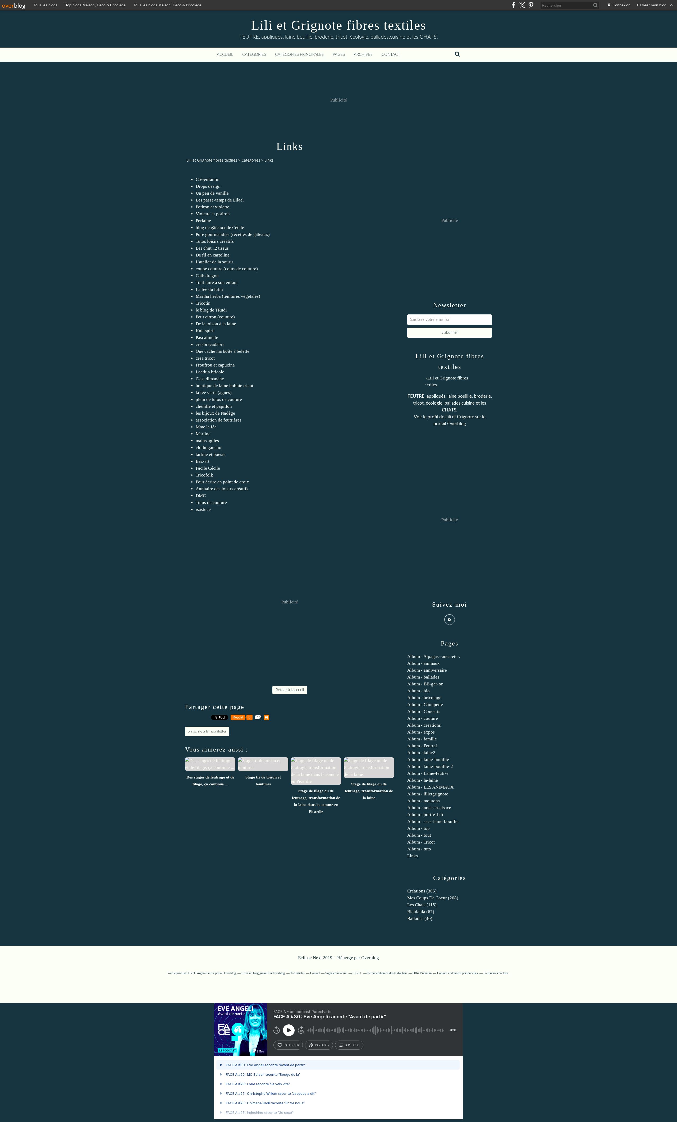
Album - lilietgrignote (427, 793)
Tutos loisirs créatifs (215, 241)
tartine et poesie (211, 454)
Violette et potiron (213, 213)
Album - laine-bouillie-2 (430, 766)
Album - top (418, 828)
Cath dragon (207, 275)
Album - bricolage (424, 697)
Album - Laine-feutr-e (428, 773)
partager (322, 1045)
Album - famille (422, 738)
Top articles (297, 973)
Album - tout (419, 835)
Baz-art (202, 461)
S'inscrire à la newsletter (207, 731)
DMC (201, 495)
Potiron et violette (212, 206)
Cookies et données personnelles (457, 973)
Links (412, 855)
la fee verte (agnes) (214, 392)
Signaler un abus (336, 973)
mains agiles (207, 440)
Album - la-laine (422, 780)
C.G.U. (357, 973)
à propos (352, 1045)
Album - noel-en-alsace (429, 807)
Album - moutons (423, 800)
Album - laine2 (421, 752)
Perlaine (203, 220)
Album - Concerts (423, 711)
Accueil (225, 55)
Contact (391, 55)
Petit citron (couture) (215, 316)
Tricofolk (204, 475)
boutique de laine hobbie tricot (224, 385)
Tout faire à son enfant (217, 282)
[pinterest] (531, 5)
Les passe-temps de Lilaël (220, 200)
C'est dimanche (210, 378)
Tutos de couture (211, 502)
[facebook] (513, 5)
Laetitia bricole (210, 371)
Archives (363, 55)
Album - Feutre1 (422, 745)
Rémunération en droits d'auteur (387, 973)
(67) (420, 911)
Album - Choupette (425, 704)
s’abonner (291, 1045)
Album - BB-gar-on (425, 683)
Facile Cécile (208, 468)
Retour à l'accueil (290, 690)
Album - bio (418, 690)
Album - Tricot (421, 842)
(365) (422, 891)
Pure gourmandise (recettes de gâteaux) (233, 234)
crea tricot (205, 358)
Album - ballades (423, 677)
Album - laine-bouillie (428, 759)
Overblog (370, 957)
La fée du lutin (209, 289)
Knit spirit (205, 330)
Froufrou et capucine (215, 365)
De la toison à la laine (216, 323)
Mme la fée (206, 426)
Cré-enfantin (207, 179)
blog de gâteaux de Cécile (220, 227)
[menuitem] (225, 55)
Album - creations (424, 725)
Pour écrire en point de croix (222, 481)
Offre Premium (422, 973)
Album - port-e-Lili (425, 814)
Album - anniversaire (427, 670)
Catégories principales (299, 55)
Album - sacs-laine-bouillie (433, 821)
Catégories (254, 55)
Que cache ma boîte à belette (222, 351)
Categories (250, 160)
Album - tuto (419, 848)
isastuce (203, 509)
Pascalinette (207, 337)
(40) (419, 918)
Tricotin (203, 303)
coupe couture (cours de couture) (227, 268)
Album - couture (422, 718)
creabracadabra (210, 344)
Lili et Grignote (459, 417)
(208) (432, 897)
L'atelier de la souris (215, 261)
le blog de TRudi (211, 310)
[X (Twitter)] (522, 5)
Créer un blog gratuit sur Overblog (263, 973)
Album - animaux (423, 663)
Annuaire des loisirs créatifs (222, 488)
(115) (422, 904)
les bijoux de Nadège (215, 413)
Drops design (208, 186)
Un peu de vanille (212, 193)
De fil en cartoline (213, 255)
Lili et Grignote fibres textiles (338, 25)
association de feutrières (218, 420)
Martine (203, 433)
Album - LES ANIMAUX (430, 787)
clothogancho (208, 447)
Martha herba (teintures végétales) (228, 296)
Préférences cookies (495, 973)
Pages (339, 55)
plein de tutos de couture (219, 399)
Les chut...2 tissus (212, 248)
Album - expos (421, 732)
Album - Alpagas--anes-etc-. (433, 656)
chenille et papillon (214, 406)
